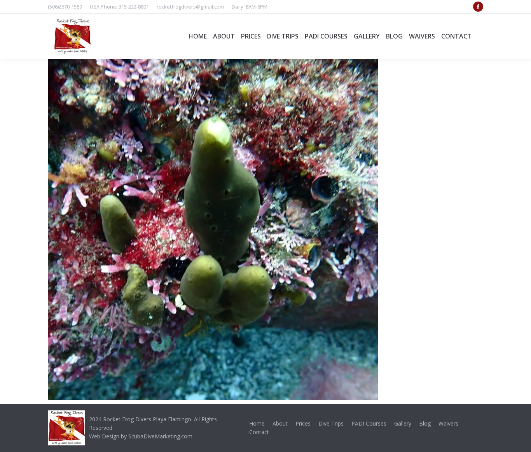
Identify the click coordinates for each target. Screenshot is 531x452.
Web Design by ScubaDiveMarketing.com (140, 436)
